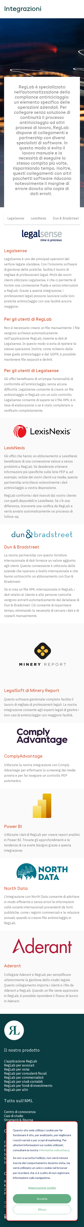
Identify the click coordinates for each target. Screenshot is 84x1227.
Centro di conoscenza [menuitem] (20, 1112)
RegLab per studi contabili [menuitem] (23, 1081)
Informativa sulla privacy (54, 1150)
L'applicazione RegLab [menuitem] (20, 1061)
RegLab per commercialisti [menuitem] (23, 1077)
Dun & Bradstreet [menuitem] (66, 218)
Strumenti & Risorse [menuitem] (18, 1120)
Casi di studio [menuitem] (13, 1116)
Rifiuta (42, 1209)
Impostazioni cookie (42, 1187)
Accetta (42, 1198)
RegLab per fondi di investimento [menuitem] (28, 1086)
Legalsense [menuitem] (15, 218)
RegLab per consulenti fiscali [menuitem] (25, 1073)
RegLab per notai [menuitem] (16, 1069)
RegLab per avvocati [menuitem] (19, 1065)
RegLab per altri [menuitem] (16, 1090)
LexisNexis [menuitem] (38, 218)
